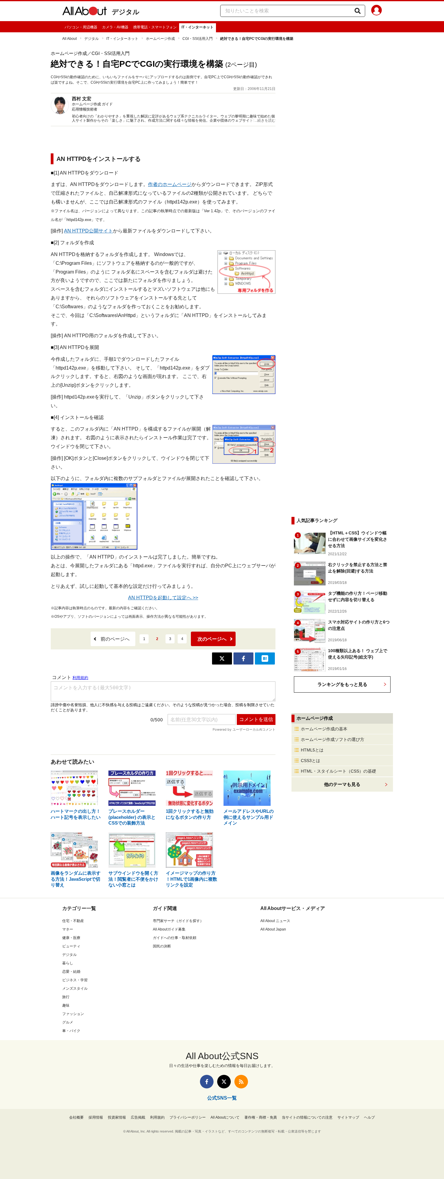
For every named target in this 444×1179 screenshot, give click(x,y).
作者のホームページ (169, 184)
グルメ (67, 1022)
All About (69, 39)
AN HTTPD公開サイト (88, 230)
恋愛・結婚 (71, 971)
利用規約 (157, 1117)
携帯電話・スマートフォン (155, 27)
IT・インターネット (198, 27)
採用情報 (95, 1117)
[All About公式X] (224, 1081)
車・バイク (71, 1031)
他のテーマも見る (342, 784)
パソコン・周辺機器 (81, 27)
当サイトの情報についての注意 (307, 1117)
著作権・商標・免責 (260, 1117)
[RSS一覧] (241, 1081)
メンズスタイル (75, 988)
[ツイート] (222, 658)
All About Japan (273, 929)
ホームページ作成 (160, 39)
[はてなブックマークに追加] (265, 658)
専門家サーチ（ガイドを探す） (178, 921)
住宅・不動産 (73, 921)
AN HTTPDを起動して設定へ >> (163, 597)
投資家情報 (117, 1117)
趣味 (65, 1005)
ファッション (73, 1014)
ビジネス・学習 (75, 980)
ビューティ (71, 946)
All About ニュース (275, 921)
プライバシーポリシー (187, 1117)
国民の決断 (162, 946)
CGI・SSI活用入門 (197, 39)
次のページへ (212, 639)
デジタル (126, 12)
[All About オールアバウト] (84, 12)
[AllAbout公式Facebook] (207, 1081)
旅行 (65, 997)
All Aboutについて (225, 1117)
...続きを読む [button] (265, 120)
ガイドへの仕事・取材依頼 (174, 938)
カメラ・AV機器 (115, 27)
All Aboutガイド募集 (169, 929)
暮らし (67, 963)
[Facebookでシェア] (243, 658)
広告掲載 (138, 1117)
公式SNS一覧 (222, 1098)
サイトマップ (348, 1117)
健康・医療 (71, 938)
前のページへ (115, 639)
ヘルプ (369, 1117)
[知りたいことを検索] (358, 11)
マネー (67, 929)
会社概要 (76, 1117)
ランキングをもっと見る (342, 684)
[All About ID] (376, 11)
